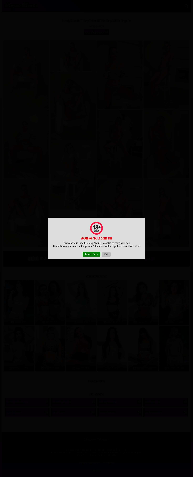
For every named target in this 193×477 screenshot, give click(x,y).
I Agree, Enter (91, 254)
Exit (106, 254)
